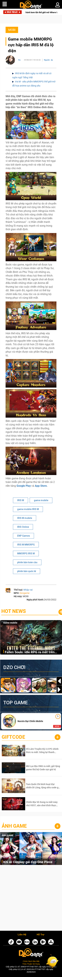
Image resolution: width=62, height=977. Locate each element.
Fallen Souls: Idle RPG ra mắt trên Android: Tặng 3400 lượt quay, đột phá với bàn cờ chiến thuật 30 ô (33, 652)
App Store (41, 485)
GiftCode (13, 737)
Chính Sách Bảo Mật (31, 961)
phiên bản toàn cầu (27, 562)
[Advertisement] (31, 899)
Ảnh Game (14, 826)
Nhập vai (28, 589)
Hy (19, 60)
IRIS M (20, 500)
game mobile (41, 500)
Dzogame (24, 593)
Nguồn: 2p (48, 60)
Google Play (24, 485)
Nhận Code (38, 751)
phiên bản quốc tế (26, 571)
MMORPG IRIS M (26, 553)
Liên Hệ (22, 934)
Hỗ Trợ (40, 934)
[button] (59, 689)
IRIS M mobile (24, 518)
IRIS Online (23, 527)
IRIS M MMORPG (26, 544)
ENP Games (23, 535)
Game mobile (10, 622)
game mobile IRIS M (28, 509)
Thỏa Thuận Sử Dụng (31, 964)
